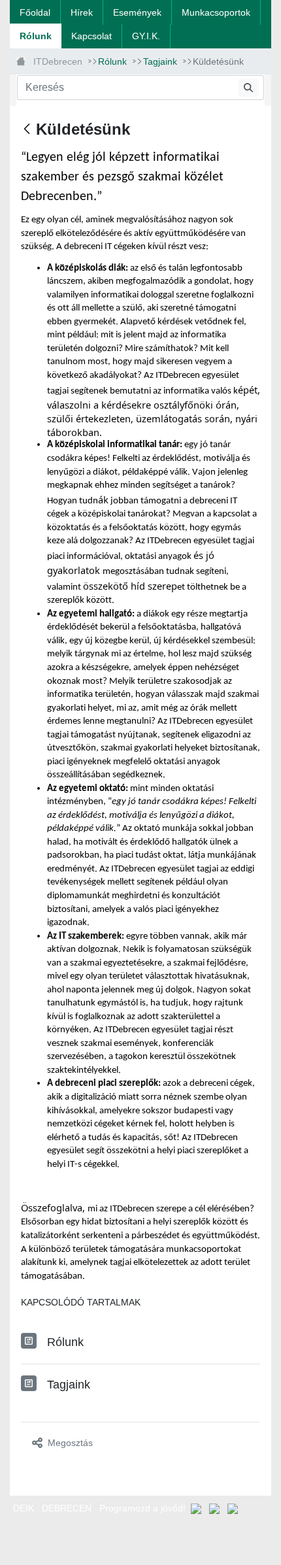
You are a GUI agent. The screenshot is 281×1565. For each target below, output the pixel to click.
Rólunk (65, 1342)
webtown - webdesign (43, 1540)
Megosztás (70, 1443)
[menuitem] (35, 12)
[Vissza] (27, 130)
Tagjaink (68, 1384)
